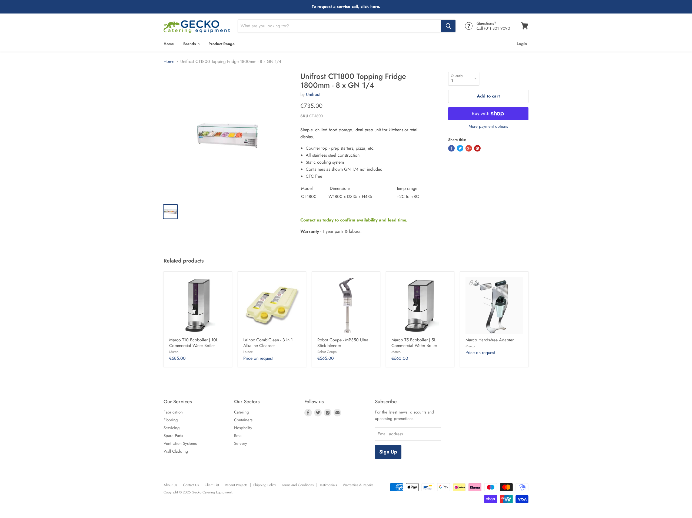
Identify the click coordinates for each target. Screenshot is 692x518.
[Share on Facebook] (451, 148)
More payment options (488, 126)
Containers (243, 420)
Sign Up (388, 451)
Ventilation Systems (180, 443)
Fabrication (173, 412)
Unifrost (313, 94)
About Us (170, 484)
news (403, 412)
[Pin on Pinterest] (477, 148)
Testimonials (328, 484)
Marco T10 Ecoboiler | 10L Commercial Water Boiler (193, 343)
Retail (238, 436)
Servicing (172, 428)
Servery (240, 443)
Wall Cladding (176, 451)
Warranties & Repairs (358, 484)
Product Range (221, 43)
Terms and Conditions (298, 484)
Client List (212, 484)
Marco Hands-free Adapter (489, 340)
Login (522, 44)
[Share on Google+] (468, 148)
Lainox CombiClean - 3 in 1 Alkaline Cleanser (268, 343)
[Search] (448, 26)
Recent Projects (236, 484)
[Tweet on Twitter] (460, 148)
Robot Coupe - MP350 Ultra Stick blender (342, 343)
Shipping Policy (264, 484)
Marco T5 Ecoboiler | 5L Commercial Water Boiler (414, 343)
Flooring (171, 420)
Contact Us (191, 484)
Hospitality (243, 428)
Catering (241, 412)
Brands (190, 43)
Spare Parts (173, 436)
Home (169, 43)
